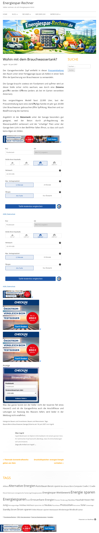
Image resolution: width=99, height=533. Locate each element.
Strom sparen (24, 509)
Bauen (5, 424)
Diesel (5, 493)
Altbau (5, 486)
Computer (78, 486)
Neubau (48, 505)
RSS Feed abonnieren (23, 517)
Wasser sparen (43, 509)
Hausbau (71, 500)
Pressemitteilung (56, 70)
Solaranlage (89, 505)
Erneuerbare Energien (43, 499)
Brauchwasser (18, 424)
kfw (40, 505)
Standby (7, 509)
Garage (25, 424)
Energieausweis (37, 493)
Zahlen (80, 510)
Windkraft (73, 509)
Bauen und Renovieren (36, 421)
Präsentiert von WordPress (86, 519)
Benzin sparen (54, 486)
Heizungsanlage (13, 505)
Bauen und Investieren (19, 421)
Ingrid (5, 64)
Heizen (87, 500)
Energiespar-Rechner (18, 3)
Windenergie (64, 509)
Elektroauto (11, 493)
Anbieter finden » (21, 398)
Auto (38, 486)
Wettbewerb (53, 510)
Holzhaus (30, 505)
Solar (83, 505)
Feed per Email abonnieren (39, 517)
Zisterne (31, 424)
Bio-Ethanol (65, 486)
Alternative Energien (22, 486)
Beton (10, 424)
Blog (14, 14)
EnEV (28, 500)
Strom (14, 509)
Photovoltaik (66, 504)
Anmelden (50, 517)
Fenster (57, 500)
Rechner (25, 14)
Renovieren (76, 505)
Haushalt (79, 499)
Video (34, 509)
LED (43, 505)
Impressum (54, 14)
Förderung (63, 500)
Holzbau (22, 505)
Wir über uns (40, 14)
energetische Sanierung (23, 493)
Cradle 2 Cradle (89, 486)
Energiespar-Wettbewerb (56, 492)
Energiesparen (14, 499)
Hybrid (36, 505)
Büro (72, 486)
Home (5, 14)
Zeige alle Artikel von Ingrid (25, 444)
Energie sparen (83, 492)
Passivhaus (56, 505)
